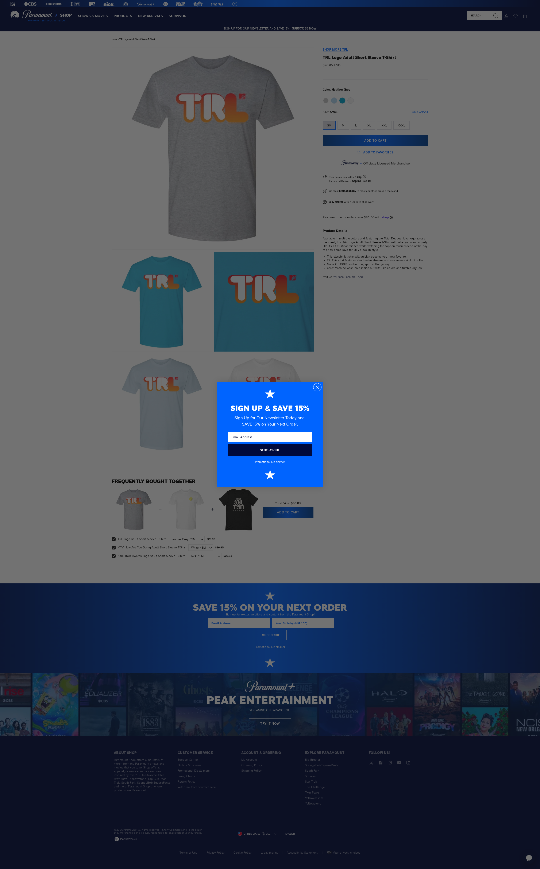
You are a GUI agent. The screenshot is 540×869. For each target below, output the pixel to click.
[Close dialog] (317, 387)
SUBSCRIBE (270, 450)
